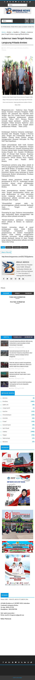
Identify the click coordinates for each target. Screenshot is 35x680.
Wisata (5, 442)
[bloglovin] (16, 2)
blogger (6, 293)
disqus (17, 293)
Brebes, (20, 48)
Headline (16, 32)
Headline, (26, 48)
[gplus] (10, 2)
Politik (5, 418)
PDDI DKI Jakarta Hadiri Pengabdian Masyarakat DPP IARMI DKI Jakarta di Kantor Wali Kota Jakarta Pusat (20, 364)
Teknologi (17, 337)
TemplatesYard (17, 677)
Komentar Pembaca (29, 337)
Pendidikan (7, 415)
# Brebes (9, 247)
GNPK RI (6, 405)
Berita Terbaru (6, 337)
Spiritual (6, 428)
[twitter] (7, 2)
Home (3, 32)
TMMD (5, 431)
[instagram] (27, 2)
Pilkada (23, 32)
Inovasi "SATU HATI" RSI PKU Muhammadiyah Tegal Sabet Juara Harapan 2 (19, 374)
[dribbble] (19, 2)
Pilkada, (4, 50)
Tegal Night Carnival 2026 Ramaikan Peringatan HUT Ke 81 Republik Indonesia (20, 384)
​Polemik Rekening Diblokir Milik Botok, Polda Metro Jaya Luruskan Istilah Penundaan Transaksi (21, 343)
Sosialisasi (7, 425)
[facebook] (5, 2)
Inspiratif (6, 408)
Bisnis (5, 398)
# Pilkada (24, 247)
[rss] (21, 2)
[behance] (24, 2)
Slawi (5, 421)
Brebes (9, 32)
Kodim (5, 411)
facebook (28, 293)
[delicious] (30, 2)
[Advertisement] (17, 637)
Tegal (5, 435)
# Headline (17, 247)
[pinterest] (13, 2)
